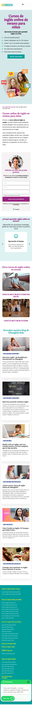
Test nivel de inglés (7, 676)
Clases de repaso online (8, 647)
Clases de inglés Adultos (9, 659)
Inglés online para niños (10, 107)
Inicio (3, 107)
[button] (3, 244)
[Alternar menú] (23, 4)
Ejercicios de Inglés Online (9, 643)
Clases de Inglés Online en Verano (11, 589)
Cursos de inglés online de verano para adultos (16, 295)
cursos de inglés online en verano (16, 321)
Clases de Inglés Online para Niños (12, 599)
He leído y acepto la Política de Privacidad (12, 195)
